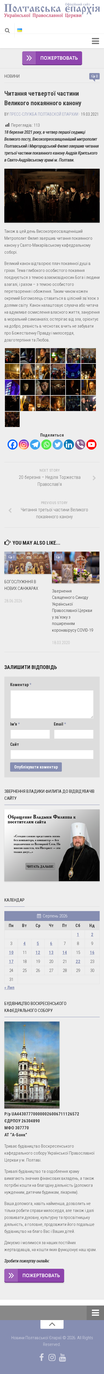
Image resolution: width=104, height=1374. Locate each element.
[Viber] (80, 444)
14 (64, 952)
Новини (12, 76)
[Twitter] (58, 444)
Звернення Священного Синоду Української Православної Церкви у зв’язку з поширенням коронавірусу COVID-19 (72, 610)
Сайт (14, 744)
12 (38, 952)
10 (11, 952)
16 (92, 952)
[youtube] (62, 1357)
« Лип (9, 987)
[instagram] (52, 1357)
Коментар (20, 684)
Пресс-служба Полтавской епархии (44, 114)
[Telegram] (35, 444)
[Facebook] (13, 444)
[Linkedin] (69, 444)
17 (11, 961)
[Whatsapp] (46, 444)
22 (78, 961)
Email (60, 724)
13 (51, 952)
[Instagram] (24, 444)
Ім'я (15, 724)
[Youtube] (91, 444)
